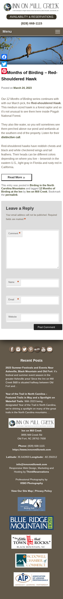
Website (12, 316)
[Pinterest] (4, 71)
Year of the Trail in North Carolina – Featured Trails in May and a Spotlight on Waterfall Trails (30, 397)
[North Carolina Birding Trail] (31, 511)
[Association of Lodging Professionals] (31, 587)
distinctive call (10, 137)
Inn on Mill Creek (37, 191)
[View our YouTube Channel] (43, 349)
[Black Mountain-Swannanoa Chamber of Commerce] (31, 549)
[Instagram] (18, 349)
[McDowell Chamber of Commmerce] (31, 568)
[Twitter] (4, 64)
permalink (11, 194)
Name (13, 282)
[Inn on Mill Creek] (31, 7)
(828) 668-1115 (31, 23)
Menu (7, 31)
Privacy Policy (43, 490)
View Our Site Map (22, 490)
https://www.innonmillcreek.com (31, 449)
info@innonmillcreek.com (31, 464)
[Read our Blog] (37, 349)
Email (13, 299)
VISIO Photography (31, 483)
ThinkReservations (37, 471)
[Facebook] (4, 56)
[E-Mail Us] (50, 349)
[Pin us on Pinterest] (31, 349)
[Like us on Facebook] (12, 349)
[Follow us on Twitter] (24, 349)
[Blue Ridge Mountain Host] (31, 530)
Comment (14, 233)
